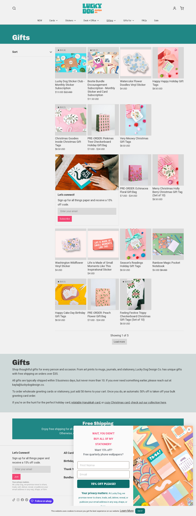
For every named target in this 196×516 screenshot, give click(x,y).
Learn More (127, 510)
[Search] (14, 8)
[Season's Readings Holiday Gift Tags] (135, 244)
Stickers (69, 20)
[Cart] (181, 8)
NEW (40, 20)
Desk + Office (90, 20)
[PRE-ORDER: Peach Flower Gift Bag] (103, 294)
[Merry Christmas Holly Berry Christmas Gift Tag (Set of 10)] (168, 170)
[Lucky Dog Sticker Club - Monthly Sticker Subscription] (70, 62)
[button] (71, 74)
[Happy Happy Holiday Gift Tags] (168, 62)
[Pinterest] (26, 501)
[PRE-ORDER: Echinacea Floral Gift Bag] (135, 170)
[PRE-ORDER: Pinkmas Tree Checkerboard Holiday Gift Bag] (103, 120)
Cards (52, 20)
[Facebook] (22, 501)
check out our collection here (148, 402)
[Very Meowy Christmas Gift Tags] (135, 120)
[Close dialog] (189, 429)
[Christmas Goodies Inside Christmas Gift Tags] (70, 120)
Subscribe (65, 219)
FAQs (144, 20)
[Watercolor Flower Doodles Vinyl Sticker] (135, 62)
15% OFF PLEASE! (103, 484)
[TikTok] (13, 501)
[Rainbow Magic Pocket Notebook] (168, 244)
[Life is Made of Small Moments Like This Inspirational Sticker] (103, 244)
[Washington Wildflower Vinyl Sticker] (70, 244)
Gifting (110, 20)
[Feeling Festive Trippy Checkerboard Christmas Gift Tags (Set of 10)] (135, 294)
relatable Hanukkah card (85, 402)
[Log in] (173, 8)
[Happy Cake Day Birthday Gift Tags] (70, 294)
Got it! (140, 511)
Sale (156, 20)
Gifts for (127, 20)
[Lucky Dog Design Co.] (92, 8)
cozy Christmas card (117, 402)
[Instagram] (18, 501)
